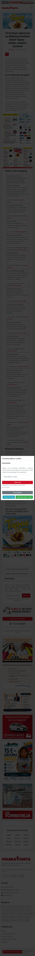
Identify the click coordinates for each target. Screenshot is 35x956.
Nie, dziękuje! (17, 492)
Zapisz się (17, 482)
